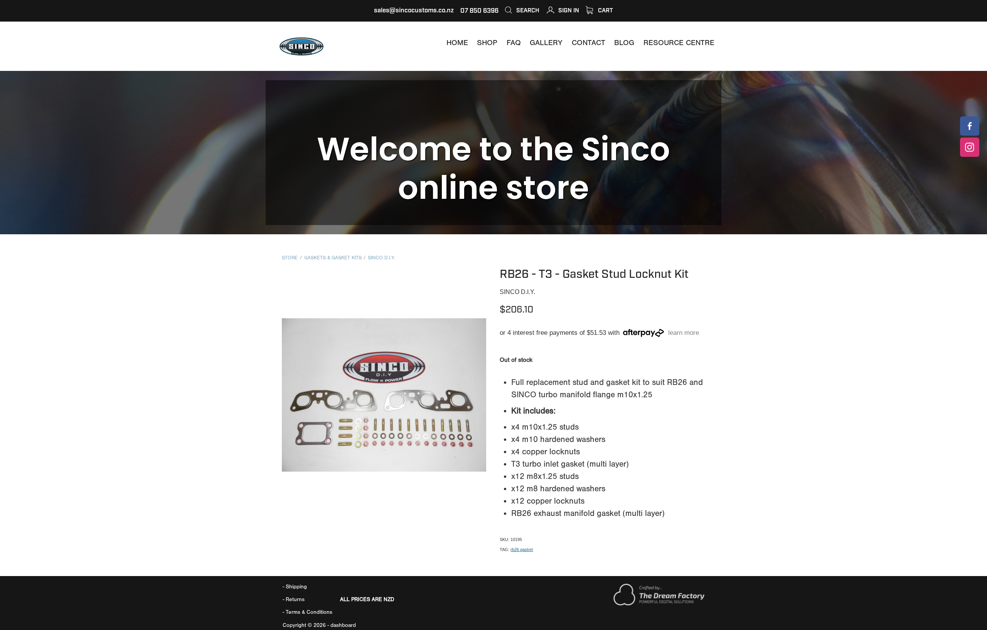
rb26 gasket (521, 549)
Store (290, 257)
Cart (604, 10)
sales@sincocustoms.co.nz (414, 11)
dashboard (343, 625)
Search (527, 10)
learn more (683, 333)
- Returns (294, 599)
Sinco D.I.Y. (381, 257)
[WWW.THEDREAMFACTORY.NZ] (658, 603)
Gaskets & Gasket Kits (333, 257)
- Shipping (295, 586)
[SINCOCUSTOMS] (969, 126)
